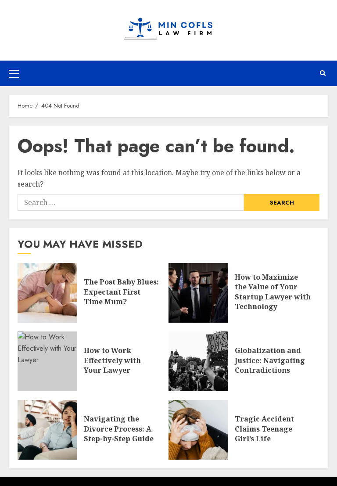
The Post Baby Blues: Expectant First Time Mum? (121, 291)
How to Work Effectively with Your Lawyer (112, 360)
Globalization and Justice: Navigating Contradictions (270, 360)
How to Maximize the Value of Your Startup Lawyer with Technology (273, 291)
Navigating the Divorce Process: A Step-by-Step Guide (119, 428)
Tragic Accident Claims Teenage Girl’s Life (264, 428)
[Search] (322, 73)
